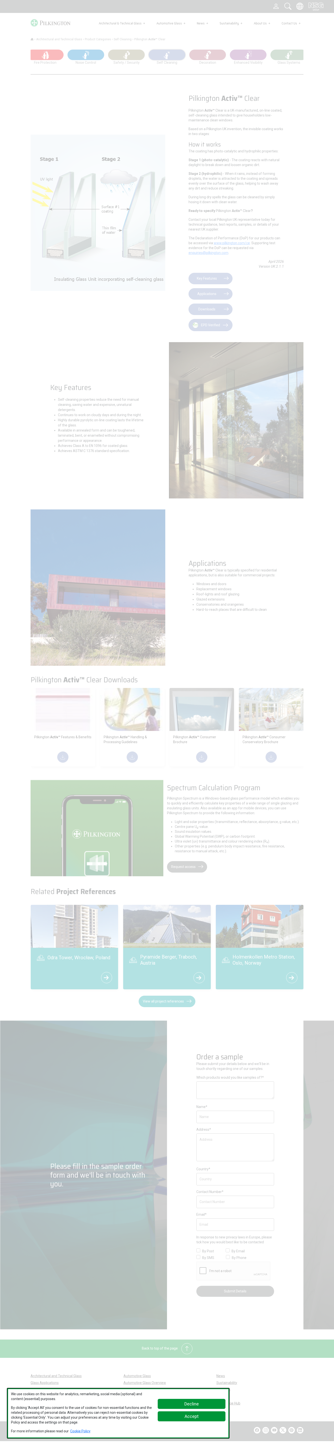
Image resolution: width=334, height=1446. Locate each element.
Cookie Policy (80, 1431)
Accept (192, 1416)
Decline (191, 1403)
